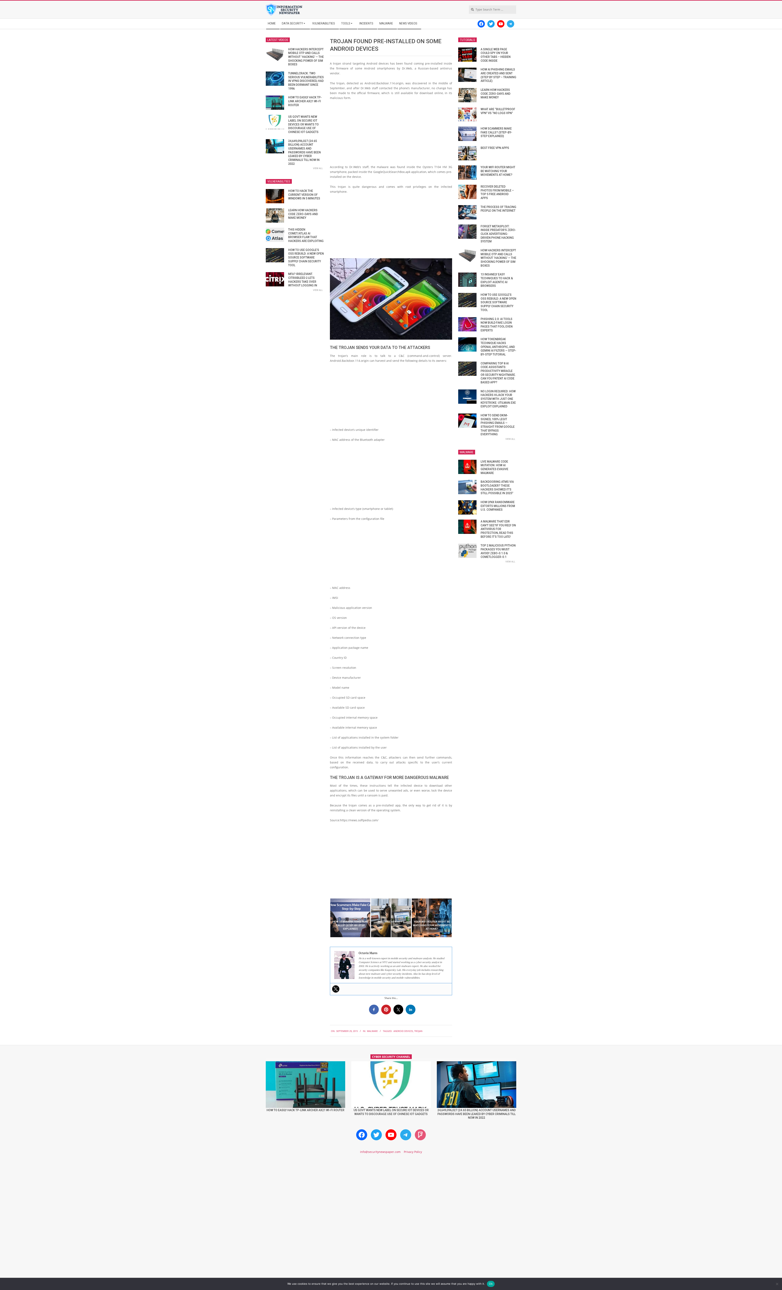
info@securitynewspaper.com (380, 1152)
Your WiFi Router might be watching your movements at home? (498, 171)
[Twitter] (335, 989)
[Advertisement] (391, 134)
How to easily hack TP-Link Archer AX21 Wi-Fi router (305, 101)
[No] (777, 1284)
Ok (491, 1283)
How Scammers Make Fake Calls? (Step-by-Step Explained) (496, 132)
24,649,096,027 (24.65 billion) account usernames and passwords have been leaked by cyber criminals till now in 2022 (304, 152)
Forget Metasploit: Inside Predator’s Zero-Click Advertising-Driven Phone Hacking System (498, 234)
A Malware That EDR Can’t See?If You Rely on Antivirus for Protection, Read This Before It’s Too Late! (498, 529)
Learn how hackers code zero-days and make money (303, 214)
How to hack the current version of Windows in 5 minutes (304, 194)
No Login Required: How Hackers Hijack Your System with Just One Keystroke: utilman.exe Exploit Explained (498, 399)
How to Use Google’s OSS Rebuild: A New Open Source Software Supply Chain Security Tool (306, 257)
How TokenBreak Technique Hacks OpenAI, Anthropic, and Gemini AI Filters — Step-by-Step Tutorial (498, 347)
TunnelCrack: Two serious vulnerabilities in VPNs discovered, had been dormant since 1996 (306, 81)
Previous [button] (327, 918)
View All (318, 168)
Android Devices (403, 1031)
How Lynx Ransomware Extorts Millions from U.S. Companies (498, 505)
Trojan (418, 1031)
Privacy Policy (413, 1152)
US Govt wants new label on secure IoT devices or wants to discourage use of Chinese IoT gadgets (303, 124)
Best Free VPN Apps (495, 148)
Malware (372, 1031)
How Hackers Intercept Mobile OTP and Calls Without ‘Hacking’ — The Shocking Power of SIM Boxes (306, 57)
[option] (350, 917)
